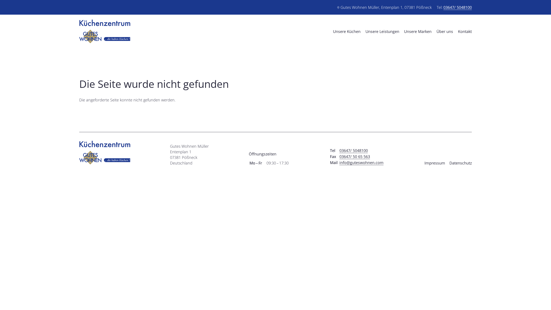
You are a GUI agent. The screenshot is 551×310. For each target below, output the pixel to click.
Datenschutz (460, 163)
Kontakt (465, 31)
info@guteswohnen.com (361, 162)
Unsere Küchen (347, 31)
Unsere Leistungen (382, 31)
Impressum (434, 163)
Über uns (444, 31)
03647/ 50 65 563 (354, 156)
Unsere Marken (418, 31)
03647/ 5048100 (457, 7)
